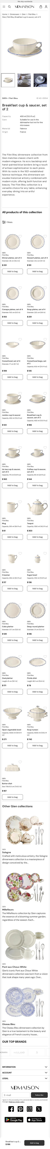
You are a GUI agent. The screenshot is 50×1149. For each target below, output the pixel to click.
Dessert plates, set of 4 (37, 258)
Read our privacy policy (16, 1102)
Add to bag (34, 1143)
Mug (4, 523)
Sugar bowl (32, 575)
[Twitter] (39, 1109)
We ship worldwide (25, 1)
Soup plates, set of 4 (36, 309)
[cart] (41, 6)
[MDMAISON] (24, 6)
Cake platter (7, 626)
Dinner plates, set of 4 (12, 258)
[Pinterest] (20, 1109)
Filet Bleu (32, 14)
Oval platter (7, 678)
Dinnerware (14, 14)
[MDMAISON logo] (25, 1087)
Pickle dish (32, 678)
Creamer (6, 575)
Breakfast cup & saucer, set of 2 (34, 416)
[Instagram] (29, 1109)
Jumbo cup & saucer (11, 415)
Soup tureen (32, 730)
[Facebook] (11, 1109)
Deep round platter (35, 626)
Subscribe (39, 1095)
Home (4, 14)
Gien (24, 14)
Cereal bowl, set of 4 (11, 361)
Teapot (30, 523)
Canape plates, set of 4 (12, 309)
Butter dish (7, 783)
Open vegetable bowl (11, 730)
